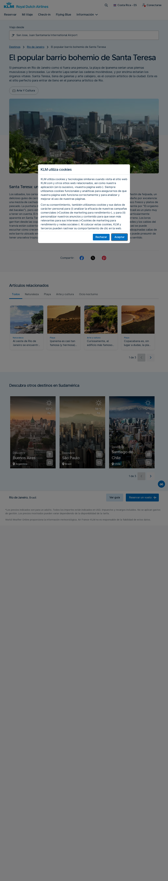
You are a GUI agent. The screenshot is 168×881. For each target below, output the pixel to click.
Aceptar (120, 237)
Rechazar (101, 237)
